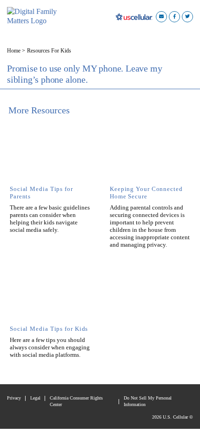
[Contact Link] (161, 16)
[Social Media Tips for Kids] (50, 294)
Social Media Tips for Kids (49, 329)
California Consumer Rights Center (76, 401)
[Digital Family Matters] (34, 16)
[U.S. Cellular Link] (135, 16)
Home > (16, 50)
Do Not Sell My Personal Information (148, 401)
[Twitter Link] (187, 16)
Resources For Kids (49, 50)
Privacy (14, 397)
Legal (35, 397)
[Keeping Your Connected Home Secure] (150, 154)
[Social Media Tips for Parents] (50, 154)
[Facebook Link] (174, 16)
